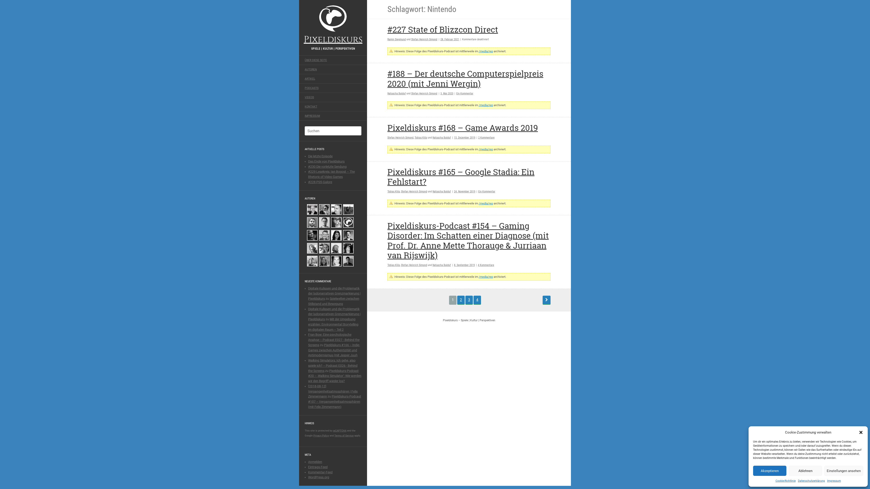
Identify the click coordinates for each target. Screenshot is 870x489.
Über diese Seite (316, 60)
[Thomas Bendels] (348, 235)
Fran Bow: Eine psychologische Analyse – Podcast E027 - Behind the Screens (334, 340)
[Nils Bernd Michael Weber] (324, 235)
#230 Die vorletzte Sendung (327, 166)
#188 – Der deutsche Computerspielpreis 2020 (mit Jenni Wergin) (465, 78)
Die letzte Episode (320, 156)
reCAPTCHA (339, 430)
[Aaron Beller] (336, 248)
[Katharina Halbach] (324, 248)
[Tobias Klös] (324, 209)
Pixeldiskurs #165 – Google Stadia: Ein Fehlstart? (460, 176)
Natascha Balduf (396, 93)
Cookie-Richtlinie (786, 480)
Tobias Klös (421, 137)
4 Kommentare (486, 265)
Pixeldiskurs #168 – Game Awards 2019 (462, 127)
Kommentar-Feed (320, 472)
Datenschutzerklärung (811, 480)
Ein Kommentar (464, 93)
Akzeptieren (770, 471)
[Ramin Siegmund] (312, 235)
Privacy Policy (321, 435)
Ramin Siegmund (396, 39)
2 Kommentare (486, 137)
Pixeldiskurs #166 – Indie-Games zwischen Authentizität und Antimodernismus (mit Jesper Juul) (334, 350)
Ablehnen (805, 471)
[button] (861, 432)
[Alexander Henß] (324, 222)
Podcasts (312, 88)
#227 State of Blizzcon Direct (442, 29)
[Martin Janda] (312, 248)
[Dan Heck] (336, 222)
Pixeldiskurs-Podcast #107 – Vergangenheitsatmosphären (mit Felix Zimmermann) (334, 402)
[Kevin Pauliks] (312, 222)
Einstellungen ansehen (844, 471)
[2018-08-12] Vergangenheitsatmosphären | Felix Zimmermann (333, 391)
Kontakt (311, 106)
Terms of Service (344, 435)
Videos (309, 97)
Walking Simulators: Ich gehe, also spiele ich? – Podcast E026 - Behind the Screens (333, 366)
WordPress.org (318, 477)
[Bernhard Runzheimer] (336, 209)
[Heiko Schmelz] (348, 261)
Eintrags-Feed (318, 467)
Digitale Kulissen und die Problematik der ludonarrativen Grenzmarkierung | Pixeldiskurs (334, 294)
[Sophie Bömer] (348, 209)
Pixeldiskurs (333, 39)
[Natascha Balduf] (336, 235)
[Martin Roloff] (348, 248)
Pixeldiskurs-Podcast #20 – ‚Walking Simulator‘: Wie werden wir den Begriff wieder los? (334, 376)
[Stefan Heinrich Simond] (312, 209)
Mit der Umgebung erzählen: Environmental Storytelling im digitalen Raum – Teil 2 (333, 324)
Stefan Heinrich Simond (424, 39)
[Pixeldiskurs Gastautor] (348, 222)
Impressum (834, 480)
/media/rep (486, 51)
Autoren (311, 69)
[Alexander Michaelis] (312, 261)
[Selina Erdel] (324, 261)
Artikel (310, 78)
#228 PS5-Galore (320, 182)
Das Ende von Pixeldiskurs (326, 161)
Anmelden (315, 462)
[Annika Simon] (336, 261)
